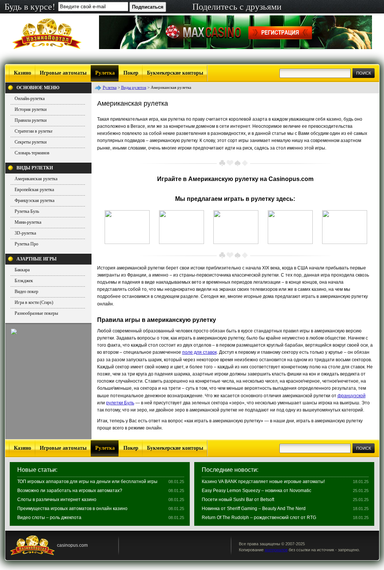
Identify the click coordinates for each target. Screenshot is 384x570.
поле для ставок (199, 352)
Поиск (363, 73)
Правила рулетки (30, 120)
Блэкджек (24, 280)
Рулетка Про (26, 244)
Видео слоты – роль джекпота (49, 517)
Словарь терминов (32, 153)
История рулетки (30, 109)
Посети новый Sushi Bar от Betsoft (238, 499)
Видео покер (26, 291)
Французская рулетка (34, 200)
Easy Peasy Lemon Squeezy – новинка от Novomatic (256, 490)
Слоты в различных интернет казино (56, 499)
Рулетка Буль (27, 211)
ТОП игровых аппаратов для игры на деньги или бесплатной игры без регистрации (87, 484)
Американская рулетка (36, 178)
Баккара (22, 269)
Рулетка (105, 73)
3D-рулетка (25, 233)
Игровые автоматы (63, 73)
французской (352, 395)
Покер (130, 73)
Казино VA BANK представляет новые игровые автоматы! (263, 481)
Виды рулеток (133, 87)
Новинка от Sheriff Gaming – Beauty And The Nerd (254, 508)
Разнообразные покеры (36, 313)
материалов (276, 550)
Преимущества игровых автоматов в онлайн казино (72, 508)
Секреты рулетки (30, 142)
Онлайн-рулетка (30, 98)
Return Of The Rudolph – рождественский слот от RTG (259, 517)
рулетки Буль (120, 402)
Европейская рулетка (34, 189)
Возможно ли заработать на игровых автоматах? (69, 490)
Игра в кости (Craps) (34, 302)
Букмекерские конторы (175, 73)
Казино (22, 73)
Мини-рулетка (28, 222)
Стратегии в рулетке (33, 131)
